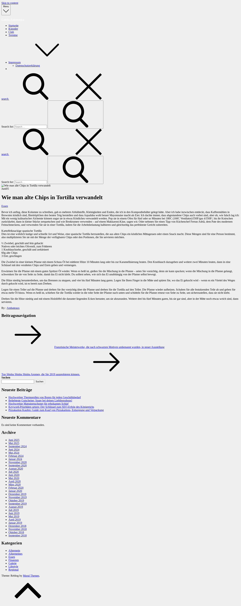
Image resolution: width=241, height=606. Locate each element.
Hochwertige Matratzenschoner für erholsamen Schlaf (38, 403)
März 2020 (14, 484)
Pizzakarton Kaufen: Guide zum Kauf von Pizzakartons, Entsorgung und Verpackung (56, 410)
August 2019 (15, 506)
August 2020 (15, 468)
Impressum (14, 62)
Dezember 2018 (17, 525)
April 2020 (14, 481)
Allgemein (14, 550)
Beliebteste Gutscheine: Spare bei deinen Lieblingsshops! (40, 400)
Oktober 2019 (16, 500)
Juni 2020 (13, 474)
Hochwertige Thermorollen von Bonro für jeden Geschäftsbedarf (44, 397)
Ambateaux (13, 307)
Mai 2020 (13, 478)
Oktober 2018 (16, 532)
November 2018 (17, 529)
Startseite (13, 25)
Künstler (13, 28)
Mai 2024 (13, 452)
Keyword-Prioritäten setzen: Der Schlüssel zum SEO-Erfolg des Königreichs (51, 406)
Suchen (5, 377)
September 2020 (17, 465)
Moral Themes (31, 575)
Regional (13, 569)
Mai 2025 (13, 443)
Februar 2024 (15, 455)
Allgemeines (15, 553)
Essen (4, 206)
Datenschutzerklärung (28, 65)
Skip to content (9, 2)
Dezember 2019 (17, 494)
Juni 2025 (13, 439)
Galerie (12, 563)
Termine (13, 35)
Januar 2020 (15, 490)
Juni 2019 (13, 513)
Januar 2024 (15, 459)
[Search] (75, 114)
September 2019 (17, 503)
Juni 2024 (13, 449)
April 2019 (14, 519)
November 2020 (17, 462)
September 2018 (17, 535)
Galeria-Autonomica (12, 19)
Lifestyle (13, 566)
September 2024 (17, 446)
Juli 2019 (13, 510)
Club (11, 31)
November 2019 (17, 497)
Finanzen (13, 560)
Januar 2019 (15, 522)
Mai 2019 (13, 516)
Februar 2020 (15, 487)
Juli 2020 (13, 471)
